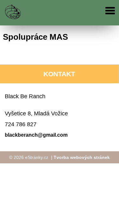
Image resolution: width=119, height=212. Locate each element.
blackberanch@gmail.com (36, 135)
